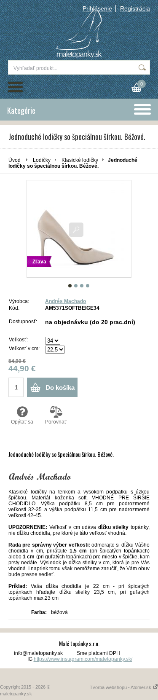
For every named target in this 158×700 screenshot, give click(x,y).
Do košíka (60, 387)
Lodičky (42, 160)
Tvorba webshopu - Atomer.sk (121, 687)
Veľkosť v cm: (24, 348)
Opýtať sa (22, 422)
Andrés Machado (65, 301)
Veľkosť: (18, 340)
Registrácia (135, 8)
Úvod (14, 160)
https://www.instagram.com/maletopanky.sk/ (83, 659)
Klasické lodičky (80, 160)
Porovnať (56, 422)
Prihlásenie (97, 8)
